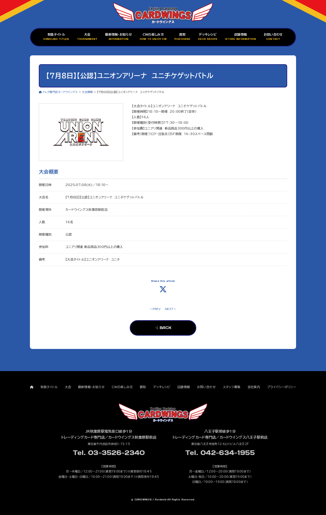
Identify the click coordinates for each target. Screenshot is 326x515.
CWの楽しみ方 (153, 37)
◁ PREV (155, 309)
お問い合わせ (273, 37)
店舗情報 (240, 37)
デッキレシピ (207, 37)
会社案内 (253, 387)
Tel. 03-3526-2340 (109, 452)
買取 (182, 37)
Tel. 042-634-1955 (220, 452)
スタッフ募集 (232, 387)
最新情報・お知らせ (118, 37)
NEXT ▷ (170, 309)
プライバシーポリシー (281, 387)
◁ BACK (163, 327)
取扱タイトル (56, 37)
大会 (87, 37)
